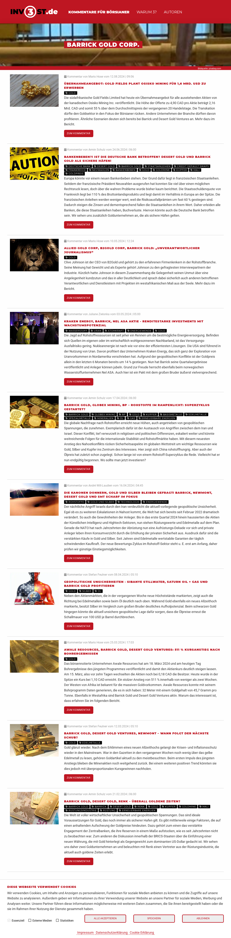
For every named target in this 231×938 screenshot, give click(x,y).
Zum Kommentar (78, 133)
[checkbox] (9, 920)
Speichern (154, 918)
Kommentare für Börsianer (98, 12)
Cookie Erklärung (142, 932)
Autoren (173, 12)
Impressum (85, 932)
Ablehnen (203, 918)
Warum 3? (147, 12)
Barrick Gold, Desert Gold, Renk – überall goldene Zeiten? (122, 801)
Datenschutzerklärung (112, 932)
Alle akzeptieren (105, 918)
